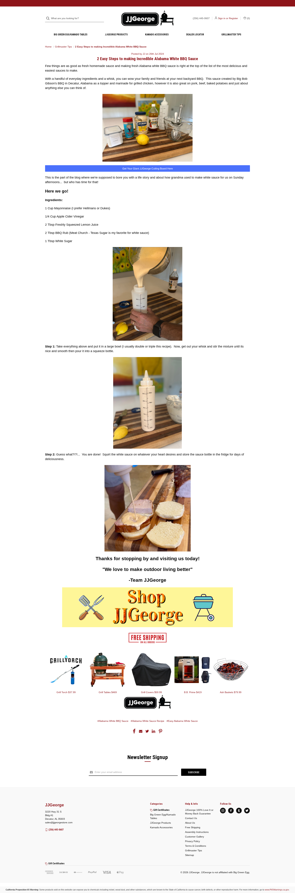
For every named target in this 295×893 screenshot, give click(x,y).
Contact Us (191, 818)
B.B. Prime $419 (193, 692)
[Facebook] (134, 731)
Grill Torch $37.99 (66, 692)
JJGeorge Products (116, 34)
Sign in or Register (228, 18)
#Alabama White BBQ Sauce (112, 721)
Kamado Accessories (157, 34)
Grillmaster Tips (231, 34)
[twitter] (246, 810)
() (248, 18)
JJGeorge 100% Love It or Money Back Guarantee (199, 812)
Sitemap (189, 855)
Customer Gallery (194, 836)
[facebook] (230, 810)
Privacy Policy (192, 841)
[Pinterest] (160, 731)
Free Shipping (192, 827)
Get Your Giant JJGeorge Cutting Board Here (147, 168)
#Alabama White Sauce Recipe (147, 721)
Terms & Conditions (195, 845)
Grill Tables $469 (108, 692)
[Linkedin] (153, 731)
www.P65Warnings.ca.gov (277, 890)
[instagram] (222, 810)
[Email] (140, 731)
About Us (190, 822)
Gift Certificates (161, 810)
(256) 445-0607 (201, 18)
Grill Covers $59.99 (151, 692)
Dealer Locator (195, 34)
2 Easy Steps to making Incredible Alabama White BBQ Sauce (147, 58)
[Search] (49, 18)
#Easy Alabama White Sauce (182, 721)
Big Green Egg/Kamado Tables (70, 34)
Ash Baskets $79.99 (230, 692)
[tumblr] (238, 810)
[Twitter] (147, 731)
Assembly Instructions (197, 832)
